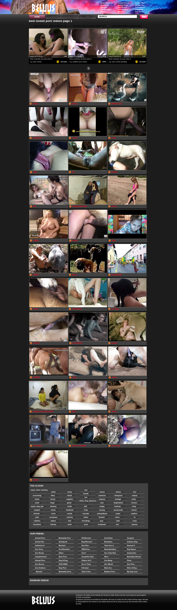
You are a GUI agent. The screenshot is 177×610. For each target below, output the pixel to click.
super (120, 513)
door (34, 62)
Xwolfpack (104, 5)
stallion (136, 513)
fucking (119, 506)
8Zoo (104, 557)
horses (136, 503)
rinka (87, 510)
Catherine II (139, 7)
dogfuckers (120, 503)
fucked (103, 517)
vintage (120, 499)
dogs (54, 503)
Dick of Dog (130, 568)
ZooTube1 (107, 538)
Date (87, 17)
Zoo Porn (129, 564)
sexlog (103, 510)
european (54, 517)
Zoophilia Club (86, 557)
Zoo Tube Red (108, 553)
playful (38, 510)
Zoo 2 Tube (85, 564)
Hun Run (84, 545)
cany (136, 521)
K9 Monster (85, 538)
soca (87, 524)
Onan (127, 560)
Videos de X (85, 560)
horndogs (87, 521)
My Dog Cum (131, 572)
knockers (38, 524)
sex (119, 524)
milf (87, 506)
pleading (124, 62)
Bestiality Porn (106, 3)
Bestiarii (103, 7)
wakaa (136, 495)
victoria (71, 517)
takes (87, 517)
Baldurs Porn (108, 572)
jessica (136, 524)
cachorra (103, 495)
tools (54, 513)
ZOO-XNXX (62, 564)
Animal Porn (140, 3)
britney (54, 524)
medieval (71, 510)
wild (119, 521)
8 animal (44, 7)
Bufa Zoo (106, 568)
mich (71, 524)
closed (39, 62)
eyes (80, 62)
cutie (38, 503)
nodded (75, 62)
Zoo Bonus (122, 7)
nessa (103, 492)
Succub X (129, 545)
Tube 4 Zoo (85, 572)
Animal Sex (139, 5)
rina (136, 492)
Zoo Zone (139, 9)
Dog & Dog (62, 560)
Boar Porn (61, 557)
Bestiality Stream (132, 557)
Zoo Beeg (106, 560)
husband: (103, 524)
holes (54, 510)
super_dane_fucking (39, 491)
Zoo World (107, 564)
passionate (120, 510)
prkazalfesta (103, 513)
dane (119, 517)
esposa (103, 499)
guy (103, 521)
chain (38, 499)
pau (103, 503)
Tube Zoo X (107, 545)
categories (54, 17)
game (71, 503)
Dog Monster (85, 542)
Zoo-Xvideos (123, 9)
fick (71, 521)
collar (71, 506)
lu (136, 517)
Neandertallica (108, 549)
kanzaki (87, 513)
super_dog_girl (38, 506)
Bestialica (106, 542)
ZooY (82, 553)
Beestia (121, 12)
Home (37, 17)
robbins (38, 521)
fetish (71, 495)
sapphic (71, 499)
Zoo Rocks (139, 12)
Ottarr (102, 12)
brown (136, 510)
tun (87, 497)
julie (38, 517)
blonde (38, 513)
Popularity (70, 17)
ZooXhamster (105, 9)
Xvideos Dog (131, 542)
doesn (120, 492)
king (136, 506)
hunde (87, 494)
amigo (103, 506)
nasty (71, 492)
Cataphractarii (123, 3)
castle (71, 513)
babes (55, 521)
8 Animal (83, 568)
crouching (38, 495)
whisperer (119, 495)
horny (54, 499)
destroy (54, 506)
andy (136, 499)
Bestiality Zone (63, 572)
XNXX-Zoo (84, 549)
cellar (54, 492)
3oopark (129, 538)
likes (54, 495)
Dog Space (130, 549)
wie (87, 490)
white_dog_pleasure (87, 502)
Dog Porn (61, 568)
